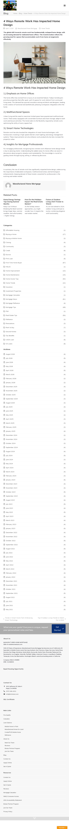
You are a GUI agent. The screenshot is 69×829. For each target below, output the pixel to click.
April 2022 (9, 565)
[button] (65, 5)
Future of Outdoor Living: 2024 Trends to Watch (54, 202)
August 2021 (10, 597)
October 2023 (10, 492)
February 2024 (11, 476)
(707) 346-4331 (11, 691)
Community (10, 246)
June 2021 (9, 605)
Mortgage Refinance (13, 303)
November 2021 (11, 585)
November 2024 (11, 439)
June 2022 (9, 557)
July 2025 (9, 407)
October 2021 (10, 589)
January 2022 (10, 577)
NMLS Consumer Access (11, 796)
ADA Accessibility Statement (12, 800)
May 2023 (9, 512)
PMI (7, 311)
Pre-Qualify (7, 715)
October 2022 (10, 541)
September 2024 (12, 447)
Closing (8, 242)
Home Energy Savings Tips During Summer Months (11, 202)
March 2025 (10, 423)
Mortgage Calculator (13, 295)
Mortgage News (11, 299)
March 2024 (10, 472)
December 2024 (11, 435)
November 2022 (11, 536)
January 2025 (10, 431)
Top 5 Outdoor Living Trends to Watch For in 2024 (51, 619)
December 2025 (11, 387)
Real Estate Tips (11, 315)
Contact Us (6, 759)
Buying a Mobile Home (14, 238)
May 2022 (9, 561)
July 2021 (9, 601)
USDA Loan (10, 340)
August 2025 (10, 403)
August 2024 (10, 451)
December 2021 (11, 581)
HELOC (8, 267)
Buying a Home (11, 234)
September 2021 (12, 593)
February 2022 (11, 573)
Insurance (9, 287)
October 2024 (10, 443)
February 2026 (11, 378)
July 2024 (9, 455)
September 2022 (12, 545)
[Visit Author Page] (8, 185)
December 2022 (11, 532)
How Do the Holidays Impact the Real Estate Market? (34, 202)
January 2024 (10, 480)
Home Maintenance (12, 275)
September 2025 (12, 399)
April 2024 (9, 468)
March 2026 (10, 374)
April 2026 (9, 370)
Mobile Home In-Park (11, 726)
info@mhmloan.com (12, 694)
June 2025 (9, 411)
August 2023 (10, 500)
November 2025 (11, 391)
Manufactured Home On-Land (14, 729)
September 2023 (12, 496)
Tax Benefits (10, 336)
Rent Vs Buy (10, 327)
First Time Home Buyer (14, 263)
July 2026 (9, 358)
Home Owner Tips (12, 279)
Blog (4, 755)
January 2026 (10, 383)
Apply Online (7, 762)
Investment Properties (13, 291)
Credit (8, 250)
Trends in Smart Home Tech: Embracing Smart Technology (17, 619)
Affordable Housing (12, 230)
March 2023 (10, 520)
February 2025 (11, 427)
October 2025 (10, 395)
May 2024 (9, 464)
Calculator (6, 719)
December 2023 (11, 484)
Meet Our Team (9, 742)
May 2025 (9, 415)
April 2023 (9, 516)
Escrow (8, 255)
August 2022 (10, 549)
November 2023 (11, 488)
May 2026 (9, 366)
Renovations (10, 323)
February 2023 (11, 524)
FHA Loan (9, 259)
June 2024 (9, 460)
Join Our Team (9, 751)
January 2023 (10, 528)
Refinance (9, 319)
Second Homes (11, 332)
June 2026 (9, 362)
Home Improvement (13, 271)
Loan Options (7, 722)
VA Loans (9, 344)
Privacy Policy (7, 811)
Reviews (7, 745)
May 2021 (9, 609)
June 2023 (9, 508)
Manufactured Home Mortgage (27, 28)
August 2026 (10, 354)
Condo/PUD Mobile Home (13, 732)
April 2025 (9, 419)
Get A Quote (7, 766)
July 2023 (9, 504)
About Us (6, 739)
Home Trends (45, 28)
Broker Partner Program (12, 748)
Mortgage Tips (11, 307)
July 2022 (9, 553)
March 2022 (10, 569)
